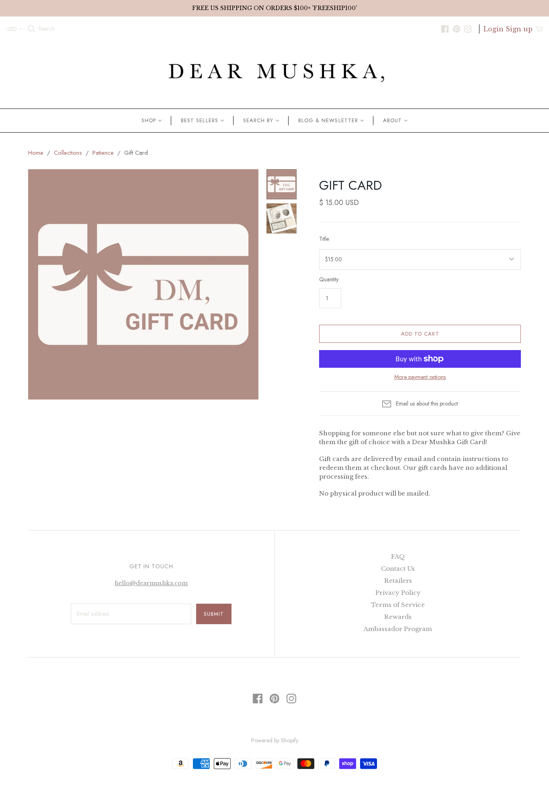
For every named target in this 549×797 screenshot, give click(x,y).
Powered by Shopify (274, 740)
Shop (148, 120)
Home (35, 152)
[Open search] (32, 29)
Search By (258, 120)
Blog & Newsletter (328, 120)
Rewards (398, 617)
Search (46, 29)
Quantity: (329, 279)
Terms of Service (398, 605)
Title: (324, 239)
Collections (68, 152)
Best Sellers (199, 120)
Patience (103, 152)
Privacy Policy (398, 592)
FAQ (398, 556)
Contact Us (398, 568)
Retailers (398, 580)
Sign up (519, 29)
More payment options (420, 377)
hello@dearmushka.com (151, 583)
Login (493, 29)
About (392, 120)
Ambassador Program (398, 629)
